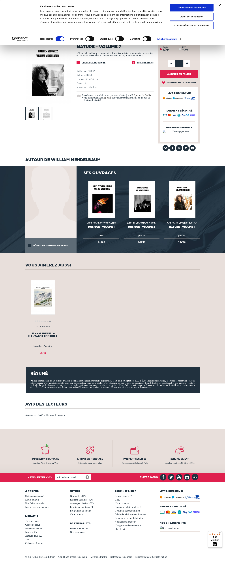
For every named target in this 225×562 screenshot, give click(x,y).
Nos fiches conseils (34, 503)
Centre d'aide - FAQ (124, 496)
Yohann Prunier (42, 326)
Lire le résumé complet (94, 63)
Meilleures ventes (33, 528)
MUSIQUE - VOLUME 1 (101, 227)
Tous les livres (32, 521)
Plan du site (120, 529)
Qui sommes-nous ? (34, 496)
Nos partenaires (77, 532)
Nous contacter (122, 503)
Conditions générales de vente (72, 557)
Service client (180, 459)
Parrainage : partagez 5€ (81, 507)
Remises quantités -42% (81, 499)
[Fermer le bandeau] (220, 5)
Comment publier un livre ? (128, 507)
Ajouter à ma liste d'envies (181, 83)
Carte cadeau (76, 514)
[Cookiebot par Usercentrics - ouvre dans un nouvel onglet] (19, 39)
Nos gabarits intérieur (125, 521)
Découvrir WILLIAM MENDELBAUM (50, 245)
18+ (27, 539)
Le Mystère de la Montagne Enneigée (42, 334)
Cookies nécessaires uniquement (191, 25)
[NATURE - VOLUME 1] (181, 199)
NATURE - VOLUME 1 (182, 227)
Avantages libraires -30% (82, 503)
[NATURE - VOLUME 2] (48, 103)
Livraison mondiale (90, 459)
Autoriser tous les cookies (192, 7)
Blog (117, 499)
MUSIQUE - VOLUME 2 (141, 227)
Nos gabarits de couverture (128, 525)
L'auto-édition (32, 499)
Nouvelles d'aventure (43, 346)
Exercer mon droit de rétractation (151, 557)
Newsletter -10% (78, 496)
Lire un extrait (145, 63)
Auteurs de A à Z (33, 535)
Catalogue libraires (34, 543)
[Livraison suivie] (179, 99)
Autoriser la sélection (191, 16)
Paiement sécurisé (134, 459)
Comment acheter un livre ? (128, 510)
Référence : (82, 71)
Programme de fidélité (80, 510)
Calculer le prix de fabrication (129, 518)
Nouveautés (31, 532)
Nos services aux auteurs (37, 507)
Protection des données (121, 557)
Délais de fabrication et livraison (130, 514)
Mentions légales (98, 557)
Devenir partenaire (79, 528)
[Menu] (220, 533)
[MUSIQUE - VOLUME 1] (101, 199)
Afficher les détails (167, 39)
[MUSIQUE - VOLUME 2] (141, 199)
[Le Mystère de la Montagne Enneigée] (42, 297)
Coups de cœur (32, 524)
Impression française (45, 459)
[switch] (89, 38)
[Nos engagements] (179, 131)
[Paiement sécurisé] (179, 115)
